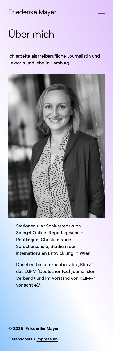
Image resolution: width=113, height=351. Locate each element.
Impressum (47, 339)
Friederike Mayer (32, 12)
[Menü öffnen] (101, 12)
